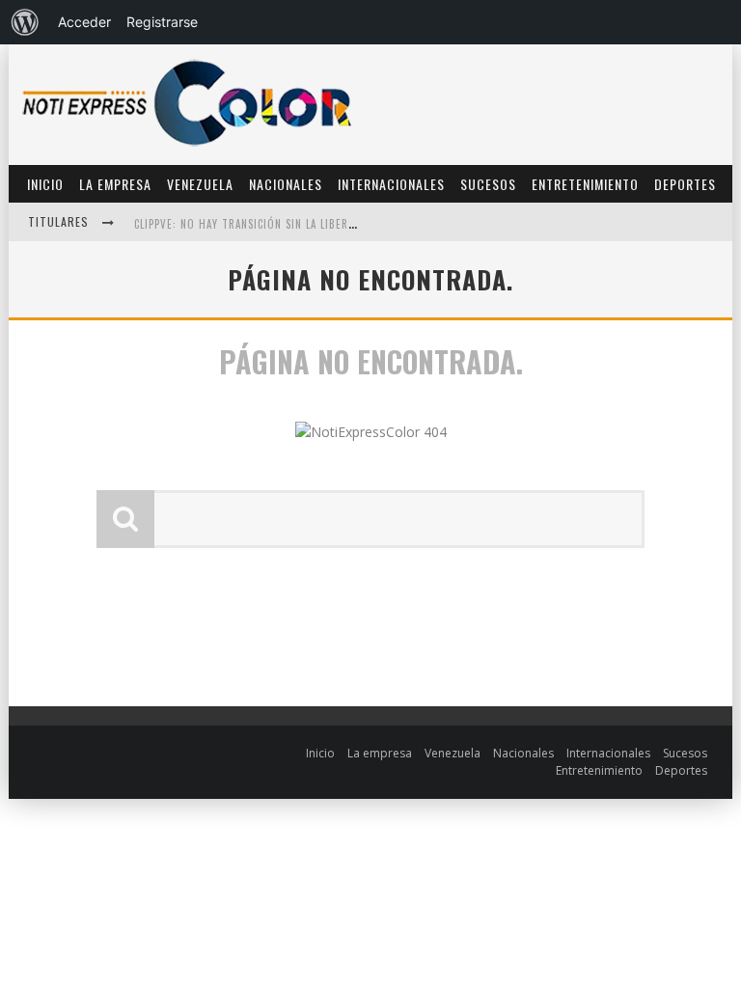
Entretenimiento (585, 184)
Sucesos (488, 184)
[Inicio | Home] (187, 145)
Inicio (45, 184)
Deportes (685, 184)
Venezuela (200, 184)
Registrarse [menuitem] (162, 22)
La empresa (115, 184)
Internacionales (391, 184)
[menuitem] (25, 22)
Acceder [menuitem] (84, 22)
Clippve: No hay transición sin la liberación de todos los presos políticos (343, 224)
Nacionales (285, 184)
